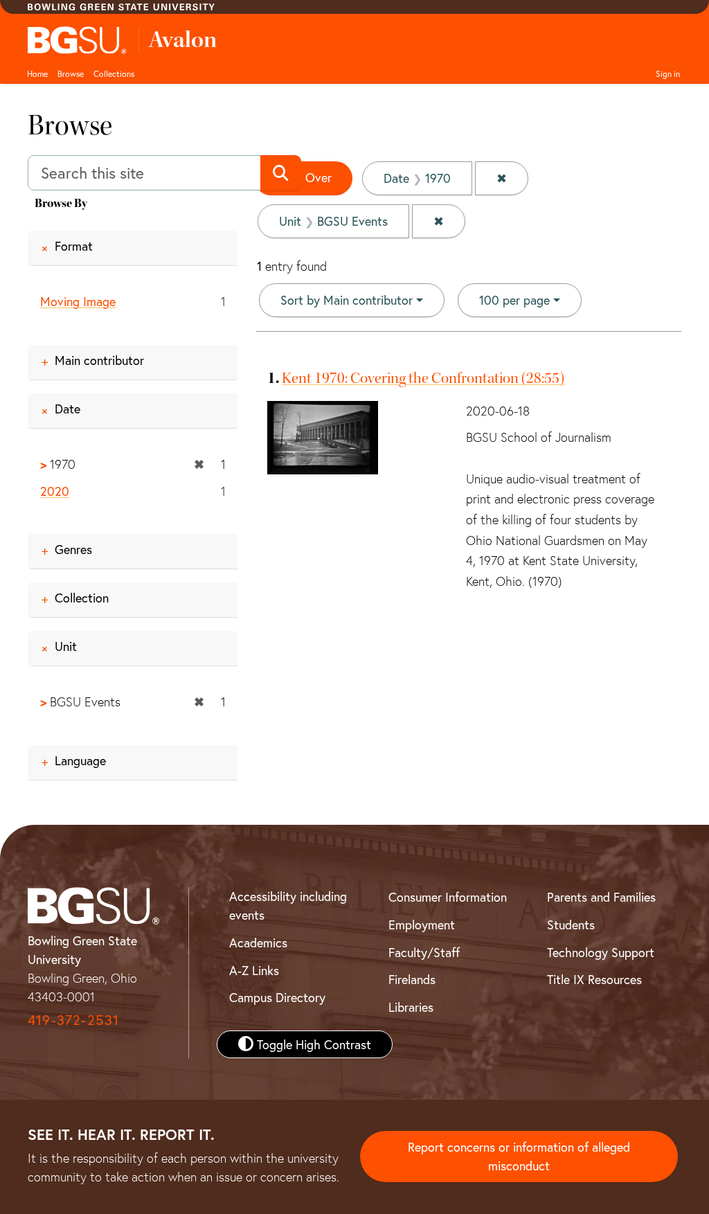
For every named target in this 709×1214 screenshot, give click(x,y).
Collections (113, 73)
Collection (82, 597)
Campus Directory (277, 997)
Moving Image (78, 301)
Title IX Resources (594, 979)
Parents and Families (601, 897)
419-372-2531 (73, 1019)
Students (571, 924)
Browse (70, 73)
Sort (346, 300)
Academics (258, 942)
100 (514, 299)
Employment (421, 924)
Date (67, 408)
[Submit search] (280, 173)
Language (80, 760)
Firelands (412, 979)
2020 (54, 491)
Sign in (668, 73)
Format (74, 246)
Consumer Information (447, 897)
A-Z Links (254, 970)
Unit (66, 646)
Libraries (410, 1007)
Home (37, 73)
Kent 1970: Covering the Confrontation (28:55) (423, 378)
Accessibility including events (288, 905)
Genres (73, 549)
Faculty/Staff (424, 952)
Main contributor (99, 360)
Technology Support (600, 952)
